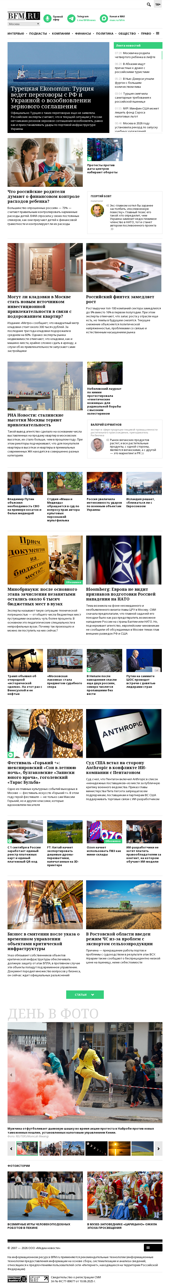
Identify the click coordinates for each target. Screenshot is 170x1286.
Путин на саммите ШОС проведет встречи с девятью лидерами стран (140, 681)
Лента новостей (128, 45)
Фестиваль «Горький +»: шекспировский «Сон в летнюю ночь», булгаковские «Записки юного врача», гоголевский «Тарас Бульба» (42, 772)
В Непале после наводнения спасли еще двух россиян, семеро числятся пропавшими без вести (102, 685)
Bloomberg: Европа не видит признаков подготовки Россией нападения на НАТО (121, 594)
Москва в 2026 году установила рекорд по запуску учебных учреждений (136, 127)
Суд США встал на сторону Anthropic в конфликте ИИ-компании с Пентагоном (116, 767)
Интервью (16, 33)
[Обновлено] (45, 538)
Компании (61, 33)
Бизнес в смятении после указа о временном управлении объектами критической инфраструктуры (44, 941)
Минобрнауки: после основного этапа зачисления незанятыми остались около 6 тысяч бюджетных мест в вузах (42, 596)
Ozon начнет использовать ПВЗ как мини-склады (104, 850)
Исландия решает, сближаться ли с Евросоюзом (140, 502)
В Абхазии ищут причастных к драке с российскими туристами (132, 68)
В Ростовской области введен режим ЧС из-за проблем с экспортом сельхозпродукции (119, 938)
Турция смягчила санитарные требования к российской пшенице (133, 97)
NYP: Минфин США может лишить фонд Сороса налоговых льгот (137, 112)
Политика (104, 33)
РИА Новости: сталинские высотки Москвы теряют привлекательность (36, 419)
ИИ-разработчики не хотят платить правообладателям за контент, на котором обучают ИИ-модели (143, 854)
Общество (127, 33)
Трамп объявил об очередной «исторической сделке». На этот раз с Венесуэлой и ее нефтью (25, 685)
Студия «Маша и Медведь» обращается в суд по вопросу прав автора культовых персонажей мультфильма (63, 509)
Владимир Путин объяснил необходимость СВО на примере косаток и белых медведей (24, 506)
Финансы (83, 33)
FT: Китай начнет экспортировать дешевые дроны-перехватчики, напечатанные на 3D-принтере (63, 856)
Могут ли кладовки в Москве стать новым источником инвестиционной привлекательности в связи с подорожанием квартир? (39, 306)
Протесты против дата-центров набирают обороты (102, 168)
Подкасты (38, 33)
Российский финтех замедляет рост (120, 299)
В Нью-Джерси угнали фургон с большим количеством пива (134, 83)
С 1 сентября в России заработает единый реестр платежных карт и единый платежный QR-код (24, 854)
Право (146, 33)
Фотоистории (19, 1166)
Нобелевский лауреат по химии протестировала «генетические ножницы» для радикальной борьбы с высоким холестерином (104, 401)
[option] (85, 1072)
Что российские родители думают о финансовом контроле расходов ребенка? (44, 196)
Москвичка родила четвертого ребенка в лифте (135, 55)
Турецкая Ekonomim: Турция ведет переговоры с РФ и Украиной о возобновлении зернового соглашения (52, 97)
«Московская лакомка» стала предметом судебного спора (64, 681)
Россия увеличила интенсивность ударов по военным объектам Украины (104, 504)
